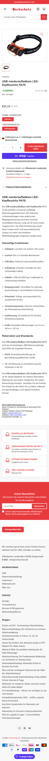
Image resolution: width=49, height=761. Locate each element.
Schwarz (7, 119)
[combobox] (24, 17)
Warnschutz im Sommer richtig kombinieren (22, 711)
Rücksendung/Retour (11, 612)
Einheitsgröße (9, 129)
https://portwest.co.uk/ (18, 415)
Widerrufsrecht (8, 584)
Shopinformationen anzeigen (18, 177)
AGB (4, 573)
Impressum (7, 580)
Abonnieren (39, 506)
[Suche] (44, 17)
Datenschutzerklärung (12, 576)
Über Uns (6, 587)
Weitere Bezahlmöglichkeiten (25, 161)
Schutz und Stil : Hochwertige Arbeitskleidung (22, 625)
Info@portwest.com (14, 413)
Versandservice (9, 604)
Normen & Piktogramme (13, 608)
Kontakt (5, 601)
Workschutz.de (14, 738)
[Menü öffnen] (5, 9)
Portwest (5, 77)
